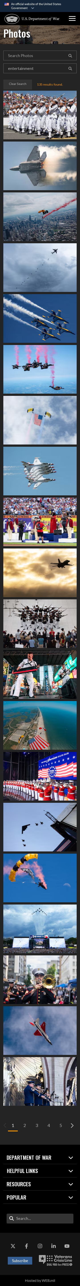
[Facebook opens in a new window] (26, 1246)
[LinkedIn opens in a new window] (53, 1246)
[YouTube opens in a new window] (67, 1246)
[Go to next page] (72, 1125)
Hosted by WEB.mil (40, 1280)
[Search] (70, 55)
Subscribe (20, 1260)
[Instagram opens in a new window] (40, 1246)
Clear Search (17, 84)
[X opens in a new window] (12, 1246)
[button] (72, 18)
